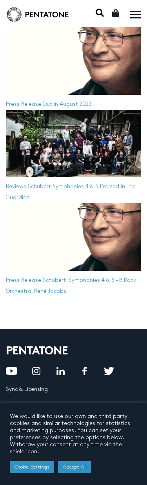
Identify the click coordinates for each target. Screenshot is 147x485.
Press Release (23, 104)
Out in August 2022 (67, 104)
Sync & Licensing (27, 389)
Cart (116, 13)
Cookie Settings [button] (32, 467)
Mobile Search (100, 13)
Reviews (16, 186)
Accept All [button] (75, 467)
